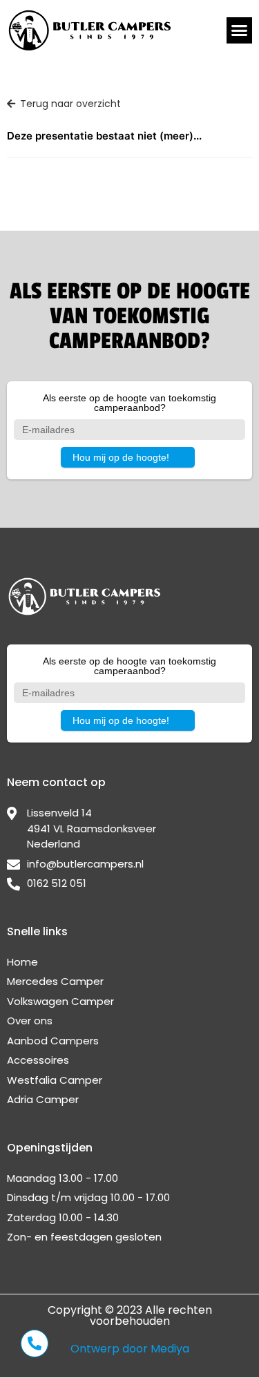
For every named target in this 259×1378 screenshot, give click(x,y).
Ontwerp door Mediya (129, 1349)
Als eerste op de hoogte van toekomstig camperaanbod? (129, 402)
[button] (240, 30)
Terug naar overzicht (70, 104)
